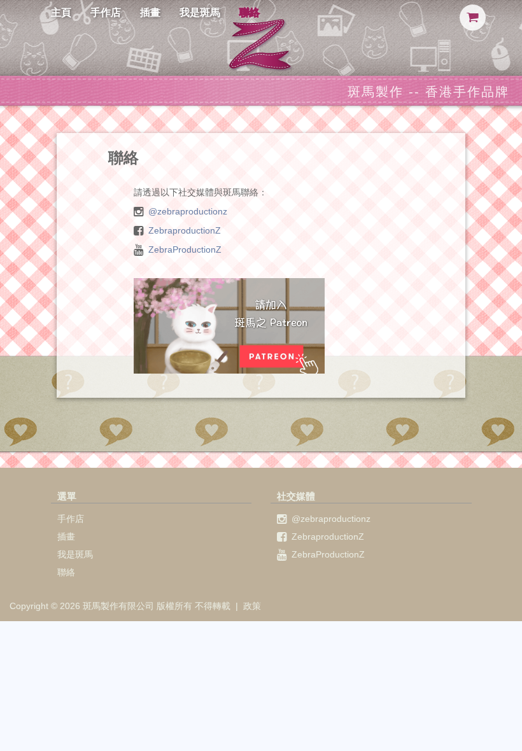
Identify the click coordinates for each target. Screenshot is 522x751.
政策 (252, 606)
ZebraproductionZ (184, 230)
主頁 (61, 12)
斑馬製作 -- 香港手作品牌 (428, 92)
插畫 (150, 12)
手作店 (105, 12)
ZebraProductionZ (185, 249)
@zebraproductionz (187, 211)
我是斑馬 (200, 12)
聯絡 (249, 12)
